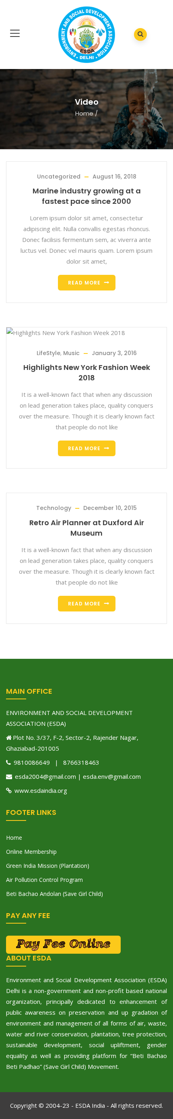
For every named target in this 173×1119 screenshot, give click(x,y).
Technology (53, 508)
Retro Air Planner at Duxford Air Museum (86, 528)
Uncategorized (58, 177)
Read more (84, 282)
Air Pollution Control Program (44, 879)
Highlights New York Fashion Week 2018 (86, 372)
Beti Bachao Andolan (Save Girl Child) (54, 894)
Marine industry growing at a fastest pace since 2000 (87, 196)
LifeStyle (48, 353)
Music (71, 353)
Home (84, 113)
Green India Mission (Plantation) (47, 865)
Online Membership (31, 851)
